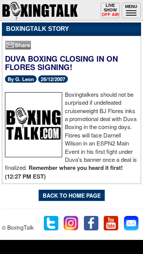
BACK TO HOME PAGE (72, 195)
